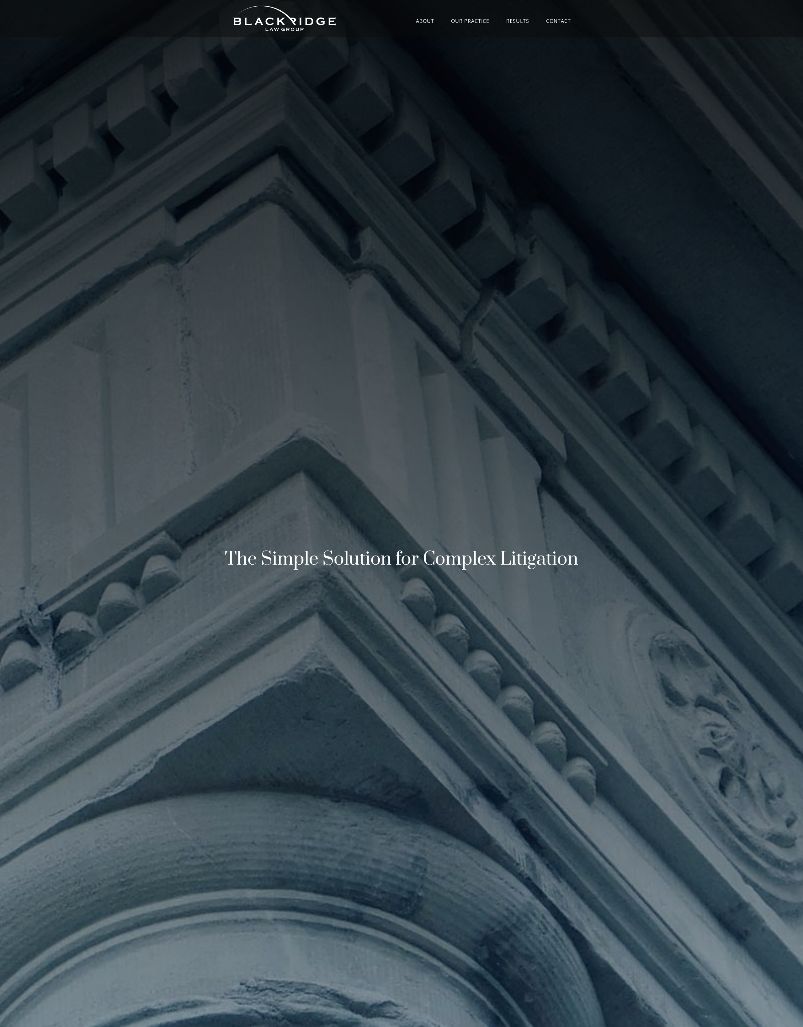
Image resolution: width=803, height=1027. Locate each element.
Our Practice (470, 21)
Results (517, 21)
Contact (558, 21)
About (425, 21)
